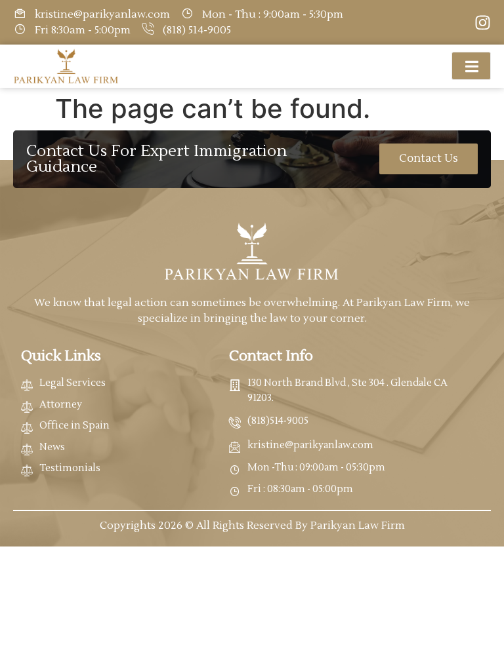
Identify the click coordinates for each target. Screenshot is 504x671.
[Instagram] (482, 22)
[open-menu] (471, 66)
